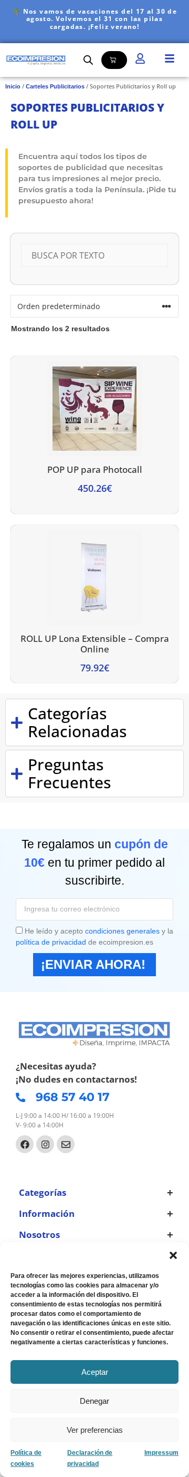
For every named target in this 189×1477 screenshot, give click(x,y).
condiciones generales (122, 931)
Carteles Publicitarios (55, 86)
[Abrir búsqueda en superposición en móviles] (88, 59)
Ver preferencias (95, 1429)
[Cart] (114, 60)
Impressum (161, 1452)
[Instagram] (45, 1144)
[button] (173, 1255)
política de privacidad (51, 942)
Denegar (94, 1400)
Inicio (12, 86)
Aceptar (94, 1371)
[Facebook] (25, 1144)
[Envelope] (66, 1144)
